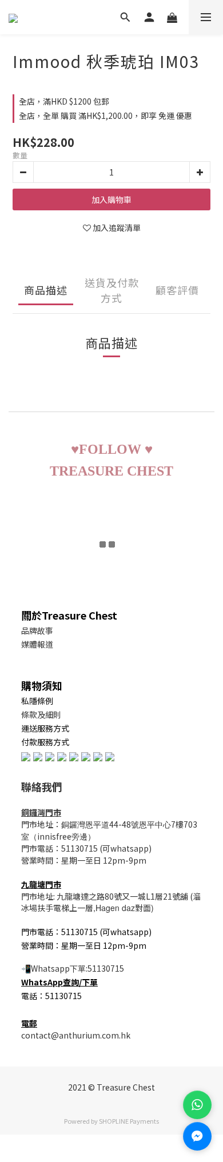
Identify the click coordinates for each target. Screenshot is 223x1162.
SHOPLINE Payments (129, 1120)
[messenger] (197, 1136)
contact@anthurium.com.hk (75, 1035)
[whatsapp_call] (197, 1105)
